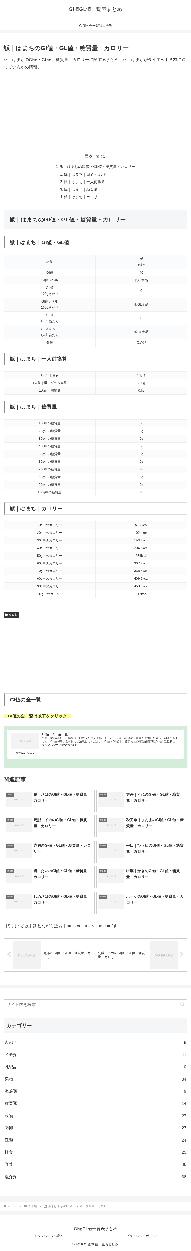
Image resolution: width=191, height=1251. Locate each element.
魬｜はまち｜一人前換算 (84, 182)
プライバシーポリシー (142, 1236)
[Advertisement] (95, 109)
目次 (89, 156)
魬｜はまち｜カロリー (82, 197)
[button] (182, 1004)
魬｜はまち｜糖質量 (81, 189)
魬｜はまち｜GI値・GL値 (85, 174)
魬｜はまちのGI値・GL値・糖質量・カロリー (97, 166)
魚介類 (13, 614)
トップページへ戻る (48, 1236)
